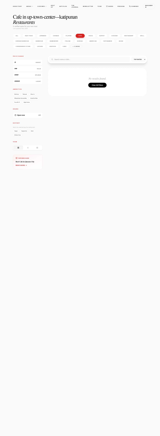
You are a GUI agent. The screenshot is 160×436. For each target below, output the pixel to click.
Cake (64, 46)
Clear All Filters (97, 85)
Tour (100, 6)
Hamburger (54, 41)
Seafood (53, 46)
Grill (142, 35)
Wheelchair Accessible (20, 98)
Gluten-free (17, 135)
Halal (32, 131)
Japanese (42, 35)
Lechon (40, 46)
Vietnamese (107, 41)
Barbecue (39, 41)
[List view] (27, 148)
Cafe (80, 35)
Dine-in (33, 94)
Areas (28, 6)
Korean (80, 41)
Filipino (69, 35)
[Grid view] (18, 148)
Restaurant (128, 35)
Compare (135, 6)
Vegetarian (24, 131)
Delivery (16, 94)
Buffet (102, 35)
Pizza (91, 35)
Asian (121, 41)
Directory (17, 6)
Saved (110, 6)
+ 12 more (76, 46)
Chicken (114, 35)
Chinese (56, 35)
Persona (121, 6)
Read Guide (20, 165)
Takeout (25, 94)
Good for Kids (34, 98)
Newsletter (88, 6)
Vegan (16, 131)
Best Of (53, 6)
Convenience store (23, 46)
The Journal (75, 6)
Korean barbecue (22, 41)
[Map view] (37, 148)
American (93, 41)
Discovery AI (149, 6)
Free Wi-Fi (17, 102)
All (17, 35)
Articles (63, 6)
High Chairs (27, 102)
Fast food (29, 35)
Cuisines (41, 6)
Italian (67, 41)
